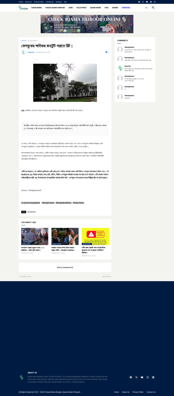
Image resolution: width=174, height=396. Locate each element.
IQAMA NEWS (95, 8)
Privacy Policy (39, 2)
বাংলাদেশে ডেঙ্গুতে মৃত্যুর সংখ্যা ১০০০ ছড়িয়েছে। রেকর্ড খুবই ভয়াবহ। (33, 248)
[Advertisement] (40, 304)
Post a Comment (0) (65, 267)
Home (21, 2)
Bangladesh (32, 41)
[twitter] (143, 2)
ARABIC (115, 8)
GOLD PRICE (81, 8)
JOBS (70, 8)
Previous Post (25, 276)
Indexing (59, 2)
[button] (147, 7)
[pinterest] (151, 2)
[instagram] (154, 2)
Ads (65, 2)
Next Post (106, 276)
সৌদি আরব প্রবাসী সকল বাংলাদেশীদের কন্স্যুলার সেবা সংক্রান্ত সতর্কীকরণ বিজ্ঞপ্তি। (93, 250)
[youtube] (147, 2)
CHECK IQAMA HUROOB (55, 8)
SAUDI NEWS (36, 8)
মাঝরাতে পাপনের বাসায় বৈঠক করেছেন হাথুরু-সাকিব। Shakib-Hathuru (62, 248)
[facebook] (139, 2)
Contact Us (49, 2)
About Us (28, 2)
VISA (107, 8)
